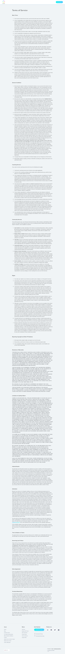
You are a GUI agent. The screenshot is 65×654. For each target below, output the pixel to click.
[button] (7, 650)
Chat (52, 648)
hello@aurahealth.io (16, 522)
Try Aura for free (39, 629)
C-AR (48, 651)
